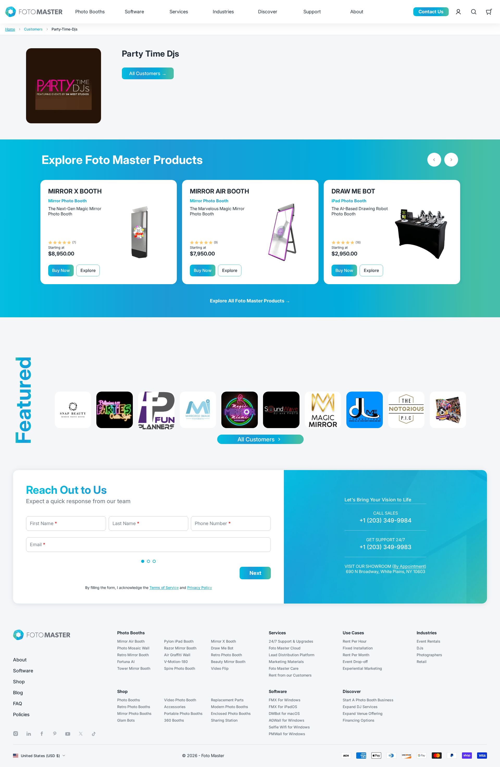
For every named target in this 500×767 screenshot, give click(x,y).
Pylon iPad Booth (178, 641)
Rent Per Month (356, 655)
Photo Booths (90, 11)
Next (255, 573)
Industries (223, 11)
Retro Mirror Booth (133, 655)
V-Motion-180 (176, 661)
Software (134, 11)
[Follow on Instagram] (15, 733)
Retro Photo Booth (226, 655)
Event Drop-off (355, 661)
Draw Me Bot (222, 648)
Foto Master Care (283, 668)
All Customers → (147, 73)
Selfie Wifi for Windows (289, 727)
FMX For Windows (285, 700)
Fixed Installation (358, 648)
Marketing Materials (286, 661)
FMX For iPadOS (283, 706)
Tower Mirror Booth (133, 668)
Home (10, 29)
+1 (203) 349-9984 (385, 520)
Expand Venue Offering (363, 713)
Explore (88, 270)
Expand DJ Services (360, 706)
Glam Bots (126, 720)
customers (33, 29)
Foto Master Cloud (285, 648)
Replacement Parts (227, 700)
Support (312, 11)
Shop (19, 681)
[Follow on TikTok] (93, 733)
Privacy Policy (199, 587)
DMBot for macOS (284, 713)
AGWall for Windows (286, 720)
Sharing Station (224, 720)
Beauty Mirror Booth (228, 661)
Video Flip (220, 668)
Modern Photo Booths (229, 706)
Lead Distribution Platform (291, 655)
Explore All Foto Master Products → (250, 300)
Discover (267, 11)
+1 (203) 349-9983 (385, 547)
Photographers (429, 655)
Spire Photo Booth (179, 668)
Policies (21, 714)
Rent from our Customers (290, 675)
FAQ (17, 703)
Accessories (175, 706)
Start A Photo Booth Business (368, 700)
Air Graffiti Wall (177, 655)
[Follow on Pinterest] (54, 733)
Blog (18, 692)
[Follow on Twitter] (80, 733)
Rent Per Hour (354, 641)
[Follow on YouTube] (67, 734)
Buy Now (61, 270)
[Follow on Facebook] (41, 733)
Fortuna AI (126, 661)
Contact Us (430, 11)
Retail (422, 661)
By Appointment (409, 566)
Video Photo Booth (180, 700)
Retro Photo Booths (133, 706)
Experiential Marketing (362, 668)
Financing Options (358, 720)
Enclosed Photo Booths (231, 713)
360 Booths (174, 720)
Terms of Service (164, 587)
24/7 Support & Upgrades (291, 641)
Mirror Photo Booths (134, 713)
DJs (420, 648)
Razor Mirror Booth (180, 648)
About (356, 11)
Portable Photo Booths (183, 713)
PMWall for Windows (287, 734)
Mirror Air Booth (131, 641)
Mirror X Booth (223, 641)
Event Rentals (428, 641)
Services (179, 11)
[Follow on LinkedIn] (28, 733)
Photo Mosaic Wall (133, 648)
